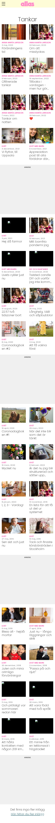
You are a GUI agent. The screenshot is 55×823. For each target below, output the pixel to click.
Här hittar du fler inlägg (27, 814)
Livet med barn (36, 146)
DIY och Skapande (38, 269)
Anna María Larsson (12, 42)
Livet (4, 146)
